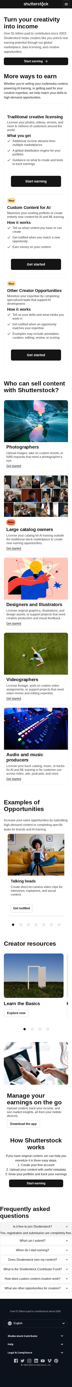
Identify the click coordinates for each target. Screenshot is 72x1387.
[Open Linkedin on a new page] (36, 1360)
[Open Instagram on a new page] (29, 1360)
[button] (36, 1336)
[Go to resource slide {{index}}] (24, 1029)
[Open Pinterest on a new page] (56, 1360)
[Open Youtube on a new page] (42, 1360)
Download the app (23, 1123)
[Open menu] (66, 4)
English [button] (18, 1323)
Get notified (21, 908)
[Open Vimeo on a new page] (49, 1360)
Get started (36, 264)
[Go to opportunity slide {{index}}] (13, 924)
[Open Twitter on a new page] (22, 1360)
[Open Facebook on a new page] (15, 1360)
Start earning (33, 61)
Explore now (16, 1013)
